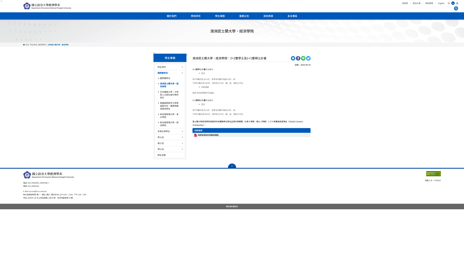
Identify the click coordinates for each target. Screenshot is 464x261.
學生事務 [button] (220, 16)
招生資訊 (162, 66)
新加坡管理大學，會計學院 (169, 116)
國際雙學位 (42, 45)
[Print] (293, 58)
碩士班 (161, 143)
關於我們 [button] (171, 16)
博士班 (161, 149)
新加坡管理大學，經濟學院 (169, 124)
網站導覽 (429, 3)
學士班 (161, 137)
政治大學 (416, 3)
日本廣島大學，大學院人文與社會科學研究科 (169, 94)
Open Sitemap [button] (232, 165)
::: (1, 1)
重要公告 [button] (244, 16)
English (441, 3)
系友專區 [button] (292, 16)
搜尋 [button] (456, 8)
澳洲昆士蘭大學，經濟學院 (169, 85)
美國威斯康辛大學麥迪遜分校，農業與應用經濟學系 (169, 105)
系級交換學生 (164, 131)
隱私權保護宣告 (232, 206)
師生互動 (162, 154)
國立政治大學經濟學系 (25, 4)
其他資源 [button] (268, 16)
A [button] (449, 3)
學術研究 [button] (196, 16)
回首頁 (405, 3)
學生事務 (33, 45)
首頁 (27, 45)
